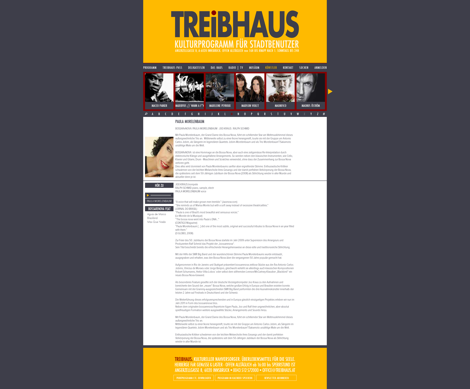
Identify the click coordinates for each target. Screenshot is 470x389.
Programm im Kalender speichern (235, 378)
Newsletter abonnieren (276, 378)
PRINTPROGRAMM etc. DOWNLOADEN (193, 378)
